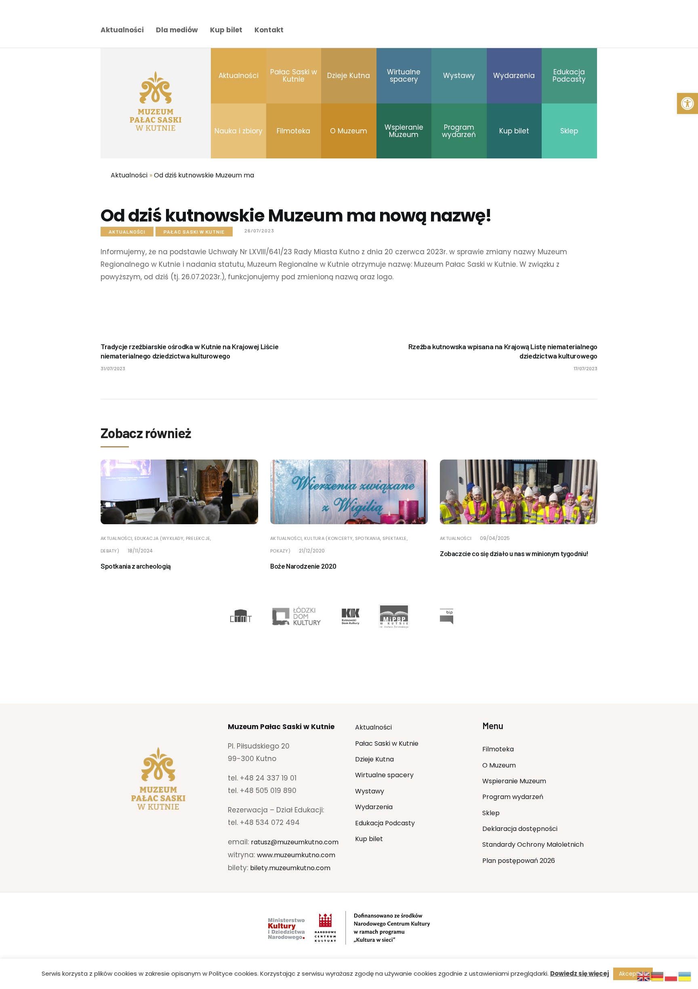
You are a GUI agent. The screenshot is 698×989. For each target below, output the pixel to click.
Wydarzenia (374, 807)
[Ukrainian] (685, 976)
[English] (644, 976)
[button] (687, 103)
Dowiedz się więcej (579, 973)
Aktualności (122, 30)
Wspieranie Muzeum (514, 781)
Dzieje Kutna (374, 759)
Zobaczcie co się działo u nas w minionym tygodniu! (514, 553)
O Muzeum (499, 765)
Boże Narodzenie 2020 (303, 566)
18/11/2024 (140, 550)
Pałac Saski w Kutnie (194, 231)
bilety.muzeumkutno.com (290, 868)
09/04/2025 (495, 538)
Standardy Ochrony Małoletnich (533, 844)
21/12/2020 (312, 550)
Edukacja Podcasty (385, 823)
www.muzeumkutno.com (296, 855)
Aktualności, (118, 538)
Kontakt (269, 30)
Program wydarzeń (512, 796)
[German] (657, 976)
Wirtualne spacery (384, 775)
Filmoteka (498, 749)
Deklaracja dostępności (519, 828)
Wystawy (369, 791)
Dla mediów (177, 30)
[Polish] (671, 976)
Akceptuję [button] (633, 974)
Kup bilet (226, 30)
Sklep (491, 813)
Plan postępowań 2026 (518, 860)
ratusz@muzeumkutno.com (294, 842)
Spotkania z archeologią (136, 566)
